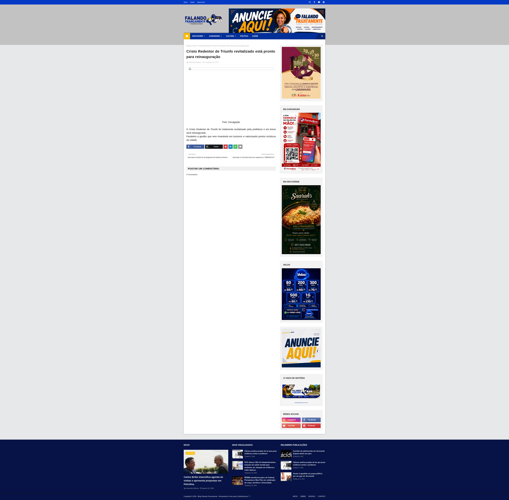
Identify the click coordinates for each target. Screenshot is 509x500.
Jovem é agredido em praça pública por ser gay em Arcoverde (307, 475)
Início (186, 2)
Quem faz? (201, 2)
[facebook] (314, 2)
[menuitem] (187, 36)
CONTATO (321, 496)
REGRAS (311, 496)
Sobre (192, 2)
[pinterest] (323, 2)
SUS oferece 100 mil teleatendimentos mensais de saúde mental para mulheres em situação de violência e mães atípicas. (260, 466)
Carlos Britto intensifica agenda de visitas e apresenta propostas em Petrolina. (203, 481)
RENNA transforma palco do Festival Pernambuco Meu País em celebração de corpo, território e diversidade (259, 480)
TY (250, 496)
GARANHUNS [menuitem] (214, 36)
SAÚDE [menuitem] (255, 36)
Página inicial (191, 46)
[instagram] (309, 2)
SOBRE (303, 496)
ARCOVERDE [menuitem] (197, 36)
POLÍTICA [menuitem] (244, 36)
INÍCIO (295, 496)
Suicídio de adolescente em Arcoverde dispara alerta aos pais (309, 452)
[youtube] (319, 2)
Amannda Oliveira (194, 62)
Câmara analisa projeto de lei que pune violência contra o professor (260, 452)
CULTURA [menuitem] (230, 36)
